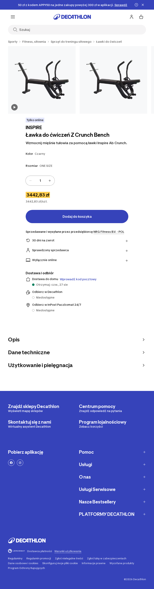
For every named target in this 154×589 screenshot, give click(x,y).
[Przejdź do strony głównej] (72, 17)
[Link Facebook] (11, 462)
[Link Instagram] (20, 462)
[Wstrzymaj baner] (136, 5)
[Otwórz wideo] (14, 107)
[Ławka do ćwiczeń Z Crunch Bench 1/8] (42, 80)
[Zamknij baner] (143, 5)
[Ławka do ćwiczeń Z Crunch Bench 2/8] (113, 80)
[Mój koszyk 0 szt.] (141, 17)
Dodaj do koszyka (77, 217)
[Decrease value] (30, 180)
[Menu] (13, 17)
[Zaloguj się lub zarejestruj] (131, 17)
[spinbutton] (40, 181)
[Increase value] (50, 180)
